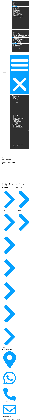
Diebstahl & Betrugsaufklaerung (17, 44)
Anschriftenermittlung (16, 38)
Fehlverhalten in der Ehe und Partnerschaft (19, 39)
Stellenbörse (15, 5)
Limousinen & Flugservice (16, 115)
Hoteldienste (15, 113)
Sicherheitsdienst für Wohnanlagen (18, 34)
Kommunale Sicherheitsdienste (17, 31)
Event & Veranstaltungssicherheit (17, 13)
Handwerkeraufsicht (16, 18)
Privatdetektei (14, 37)
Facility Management (16, 1)
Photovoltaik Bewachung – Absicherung (18, 118)
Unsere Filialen (14, 52)
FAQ (14, 2)
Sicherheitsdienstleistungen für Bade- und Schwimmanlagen (21, 35)
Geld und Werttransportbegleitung (17, 17)
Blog (13, 53)
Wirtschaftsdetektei (14, 43)
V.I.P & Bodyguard (15, 27)
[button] (19, 74)
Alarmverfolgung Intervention (17, 7)
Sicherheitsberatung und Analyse (17, 26)
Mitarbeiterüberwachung (16, 46)
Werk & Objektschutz (16, 28)
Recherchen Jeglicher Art (16, 40)
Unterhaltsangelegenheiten (17, 42)
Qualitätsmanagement (16, 4)
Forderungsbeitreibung (16, 15)
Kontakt (13, 54)
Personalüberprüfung (16, 47)
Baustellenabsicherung (16, 8)
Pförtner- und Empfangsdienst (17, 117)
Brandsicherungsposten (16, 10)
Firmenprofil (15, 3)
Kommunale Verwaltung (15, 29)
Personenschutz (15, 116)
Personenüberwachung (16, 48)
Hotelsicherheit (15, 114)
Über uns (13, 0)
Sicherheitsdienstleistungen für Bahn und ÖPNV (19, 36)
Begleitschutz (15, 9)
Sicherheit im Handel (16, 120)
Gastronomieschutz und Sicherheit (18, 16)
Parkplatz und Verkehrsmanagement (18, 32)
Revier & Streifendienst (16, 119)
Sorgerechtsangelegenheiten (17, 41)
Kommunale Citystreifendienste (17, 30)
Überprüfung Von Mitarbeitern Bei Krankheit (19, 144)
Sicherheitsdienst (14, 6)
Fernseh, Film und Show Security (17, 14)
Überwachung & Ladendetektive (17, 145)
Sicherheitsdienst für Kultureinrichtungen (18, 33)
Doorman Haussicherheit (16, 11)
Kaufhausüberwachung (16, 45)
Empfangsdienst (15, 12)
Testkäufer (14, 49)
